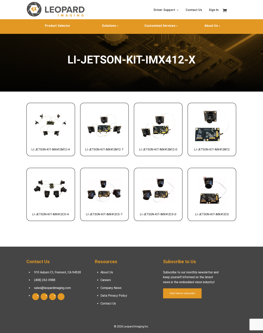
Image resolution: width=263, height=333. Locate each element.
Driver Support (164, 10)
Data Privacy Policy (114, 295)
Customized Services (159, 26)
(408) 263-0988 (44, 280)
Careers (106, 280)
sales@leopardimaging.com (52, 288)
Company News (111, 288)
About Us (211, 26)
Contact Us (194, 10)
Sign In (214, 10)
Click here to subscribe (182, 293)
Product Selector (57, 26)
